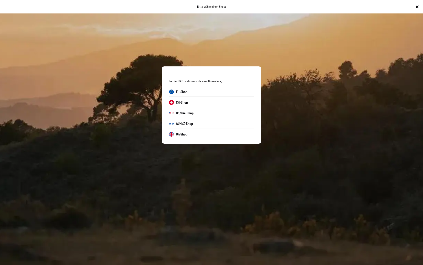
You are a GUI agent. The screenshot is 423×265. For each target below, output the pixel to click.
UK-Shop (181, 134)
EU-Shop (181, 92)
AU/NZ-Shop (184, 123)
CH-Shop (182, 102)
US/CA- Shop (185, 113)
